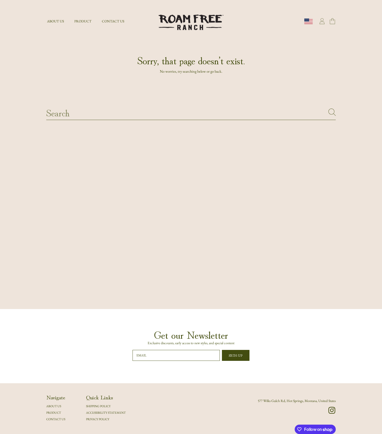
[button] (332, 21)
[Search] (332, 112)
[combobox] (191, 112)
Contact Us (55, 419)
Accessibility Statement (106, 412)
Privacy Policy (97, 419)
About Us (53, 406)
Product (53, 412)
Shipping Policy (98, 406)
